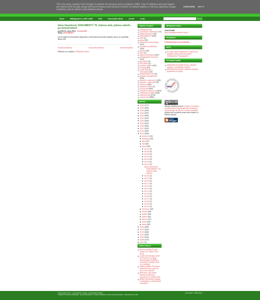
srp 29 (146, 151)
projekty (143, 68)
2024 (142, 110)
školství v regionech (148, 80)
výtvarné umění (146, 87)
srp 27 (146, 157)
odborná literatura (147, 55)
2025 (142, 108)
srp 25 (146, 162)
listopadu (145, 139)
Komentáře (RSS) (115, 19)
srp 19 (146, 181)
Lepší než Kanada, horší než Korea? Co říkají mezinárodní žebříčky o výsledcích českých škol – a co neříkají (150, 260)
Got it (201, 7)
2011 (142, 235)
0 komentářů (82, 31)
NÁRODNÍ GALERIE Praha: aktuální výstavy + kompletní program (181, 66)
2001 (142, 242)
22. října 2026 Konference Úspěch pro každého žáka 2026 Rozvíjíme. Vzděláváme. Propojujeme (182, 54)
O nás (142, 19)
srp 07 (146, 199)
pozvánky (144, 61)
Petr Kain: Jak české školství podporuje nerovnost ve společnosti (150, 275)
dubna (144, 217)
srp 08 (146, 196)
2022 (142, 116)
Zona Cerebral (100, 294)
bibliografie (144, 30)
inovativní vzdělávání (148, 46)
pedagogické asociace (149, 57)
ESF (141, 38)
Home (61, 19)
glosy (142, 40)
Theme (60, 294)
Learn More (189, 7)
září (143, 144)
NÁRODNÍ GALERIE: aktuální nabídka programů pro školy (182, 70)
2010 (142, 237)
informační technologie (149, 42)
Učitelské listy (64, 293)
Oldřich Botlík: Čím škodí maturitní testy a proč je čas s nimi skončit (150, 268)
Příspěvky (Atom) (82, 52)
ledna (144, 224)
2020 (142, 121)
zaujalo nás (144, 97)
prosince (145, 136)
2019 (142, 123)
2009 (142, 240)
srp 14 (146, 189)
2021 (142, 118)
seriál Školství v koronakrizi (146, 71)
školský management (148, 76)
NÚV (142, 53)
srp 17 (146, 183)
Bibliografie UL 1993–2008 (81, 19)
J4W (136, 294)
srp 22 (146, 176)
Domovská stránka (96, 48)
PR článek (144, 63)
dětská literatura (146, 34)
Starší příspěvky (126, 48)
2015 (142, 134)
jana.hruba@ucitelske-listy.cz (176, 32)
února (144, 222)
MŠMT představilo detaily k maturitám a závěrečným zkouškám (150, 281)
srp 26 (146, 159)
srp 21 (146, 178)
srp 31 (146, 149)
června (144, 212)
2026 (142, 105)
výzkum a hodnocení (148, 91)
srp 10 (146, 194)
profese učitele (146, 65)
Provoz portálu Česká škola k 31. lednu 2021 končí (149, 251)
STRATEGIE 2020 (147, 74)
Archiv (131, 19)
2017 (142, 128)
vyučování (144, 89)
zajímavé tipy (145, 95)
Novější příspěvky (65, 48)
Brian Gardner (72, 294)
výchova (143, 84)
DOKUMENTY (68, 33)
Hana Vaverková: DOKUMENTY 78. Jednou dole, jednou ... (152, 170)
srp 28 (146, 154)
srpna (144, 146)
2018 (142, 126)
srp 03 (146, 206)
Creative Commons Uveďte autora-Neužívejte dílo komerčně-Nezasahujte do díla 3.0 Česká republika (182, 108)
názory (142, 51)
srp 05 (146, 204)
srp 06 (146, 201)
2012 (142, 232)
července (145, 209)
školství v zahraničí (147, 82)
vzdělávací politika (147, 93)
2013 (142, 229)
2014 (142, 227)
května (144, 214)
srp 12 (146, 191)
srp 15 (146, 186)
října (143, 141)
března (145, 219)
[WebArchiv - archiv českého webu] (172, 93)
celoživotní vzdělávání (149, 32)
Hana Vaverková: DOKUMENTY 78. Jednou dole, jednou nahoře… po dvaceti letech (95, 26)
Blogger (189, 293)
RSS (100, 19)
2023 (142, 113)
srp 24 (146, 164)
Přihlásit (198, 293)
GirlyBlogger (117, 294)
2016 (142, 131)
